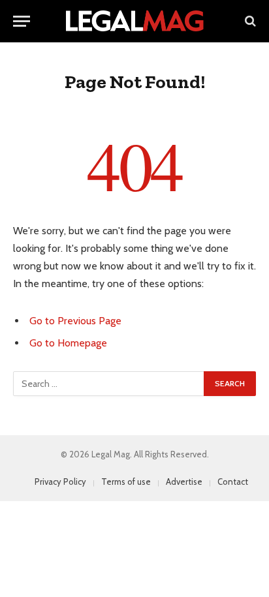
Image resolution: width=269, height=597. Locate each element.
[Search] (249, 21)
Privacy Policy (60, 481)
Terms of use (126, 481)
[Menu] (21, 21)
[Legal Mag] (134, 20)
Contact (232, 481)
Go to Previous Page (75, 320)
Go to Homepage (68, 343)
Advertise (184, 481)
